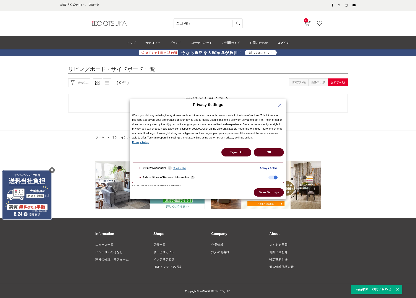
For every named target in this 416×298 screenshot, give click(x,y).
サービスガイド (164, 252)
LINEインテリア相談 (167, 267)
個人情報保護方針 (281, 267)
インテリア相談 (164, 259)
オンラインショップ (125, 137)
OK (269, 152)
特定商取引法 (278, 259)
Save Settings (269, 192)
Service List (179, 168)
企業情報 (217, 244)
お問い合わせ (278, 252)
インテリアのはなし (109, 252)
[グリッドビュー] (97, 82)
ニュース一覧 (104, 244)
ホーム (99, 137)
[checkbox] (273, 177)
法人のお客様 (220, 252)
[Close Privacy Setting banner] (280, 105)
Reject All (236, 152)
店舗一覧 (159, 244)
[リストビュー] (107, 82)
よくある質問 (278, 244)
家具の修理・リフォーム (112, 259)
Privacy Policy (140, 142)
